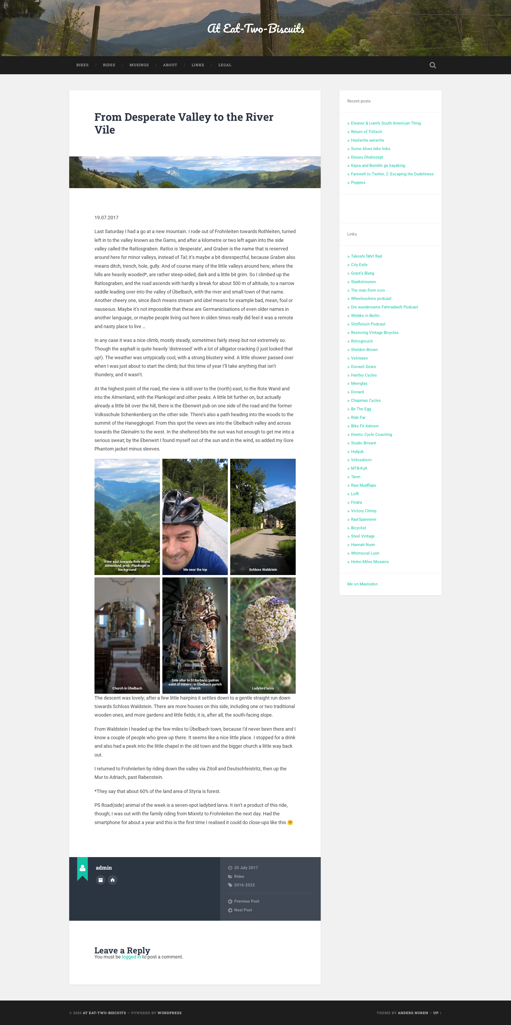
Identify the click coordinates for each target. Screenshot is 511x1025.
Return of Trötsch (366, 131)
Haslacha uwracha (367, 140)
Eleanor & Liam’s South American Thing (386, 123)
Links (198, 65)
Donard (357, 392)
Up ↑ (437, 1013)
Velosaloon (361, 459)
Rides (109, 65)
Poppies (358, 182)
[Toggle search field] (433, 65)
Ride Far (358, 417)
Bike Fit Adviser (365, 426)
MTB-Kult (359, 468)
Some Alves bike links (370, 148)
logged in (131, 957)
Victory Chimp (363, 511)
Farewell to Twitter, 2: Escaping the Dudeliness (392, 174)
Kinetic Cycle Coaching (371, 434)
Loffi (355, 493)
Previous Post (246, 901)
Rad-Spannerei (363, 519)
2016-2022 (244, 885)
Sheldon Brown (364, 349)
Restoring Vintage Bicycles (375, 332)
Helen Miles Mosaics (370, 561)
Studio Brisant (363, 443)
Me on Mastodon (362, 584)
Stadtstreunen (363, 281)
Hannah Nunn (363, 544)
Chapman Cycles (366, 400)
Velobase (359, 358)
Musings (139, 65)
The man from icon (368, 290)
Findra (356, 502)
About (170, 65)
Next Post (243, 910)
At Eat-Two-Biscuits (255, 28)
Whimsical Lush (365, 553)
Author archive (100, 880)
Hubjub (357, 451)
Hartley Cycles (364, 375)
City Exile (359, 264)
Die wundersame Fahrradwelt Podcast (384, 307)
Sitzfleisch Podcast (368, 324)
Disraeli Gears (363, 366)
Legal (225, 65)
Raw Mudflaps (363, 485)
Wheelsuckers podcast (371, 298)
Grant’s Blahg (362, 273)
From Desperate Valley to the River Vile (184, 123)
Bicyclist (358, 528)
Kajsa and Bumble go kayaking (378, 165)
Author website (112, 880)
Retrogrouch (362, 341)
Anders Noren (413, 1013)
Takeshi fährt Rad (366, 256)
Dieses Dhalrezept (367, 157)
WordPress (170, 1013)
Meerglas (359, 383)
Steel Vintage (363, 536)
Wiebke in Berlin (365, 315)
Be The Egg (361, 409)
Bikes (82, 65)
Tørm (355, 476)
